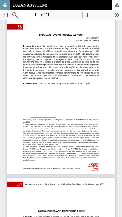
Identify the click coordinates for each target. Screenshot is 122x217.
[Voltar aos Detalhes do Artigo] (5, 5)
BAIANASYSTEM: (30, 5)
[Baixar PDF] (117, 5)
